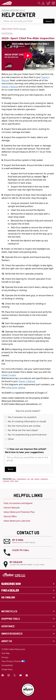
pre (28, 479)
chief (12, 481)
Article (23, 29)
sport (16, 481)
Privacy (5, 657)
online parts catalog (15, 387)
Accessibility (7, 665)
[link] (28, 611)
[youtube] (21, 675)
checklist (6, 481)
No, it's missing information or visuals (27, 421)
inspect (36, 479)
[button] (28, 541)
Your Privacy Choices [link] (11, 661)
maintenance (21, 479)
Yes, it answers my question (22, 417)
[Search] (39, 3)
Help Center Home (10, 29)
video (14, 479)
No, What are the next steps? (23, 430)
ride (32, 479)
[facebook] (3, 675)
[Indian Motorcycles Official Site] (6, 3)
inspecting (44, 479)
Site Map (6, 653)
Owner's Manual (10, 86)
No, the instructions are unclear (24, 426)
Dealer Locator (9, 375)
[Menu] (53, 3)
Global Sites (7, 669)
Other (11, 439)
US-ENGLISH (8, 597)
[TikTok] (27, 675)
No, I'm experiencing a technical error (27, 434)
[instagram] (9, 675)
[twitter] (15, 675)
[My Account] (43, 3)
